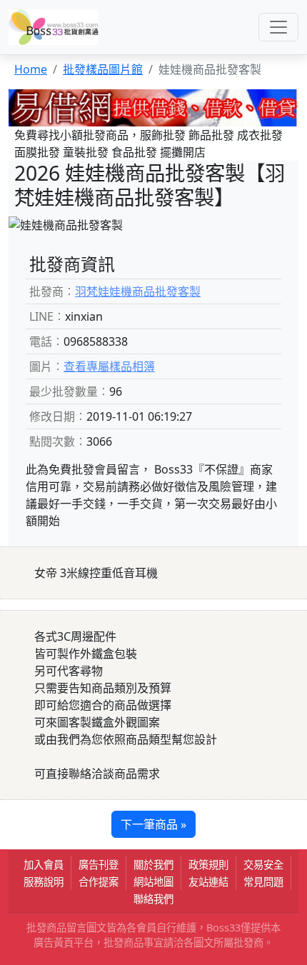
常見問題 (263, 882)
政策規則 (208, 864)
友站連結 (208, 882)
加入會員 (44, 864)
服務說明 (44, 882)
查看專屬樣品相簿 (109, 366)
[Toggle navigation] (278, 27)
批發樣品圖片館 (103, 69)
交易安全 (263, 864)
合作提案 (99, 882)
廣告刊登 (99, 864)
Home (30, 69)
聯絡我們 (153, 899)
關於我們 (153, 864)
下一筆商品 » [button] (153, 824)
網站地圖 (153, 882)
